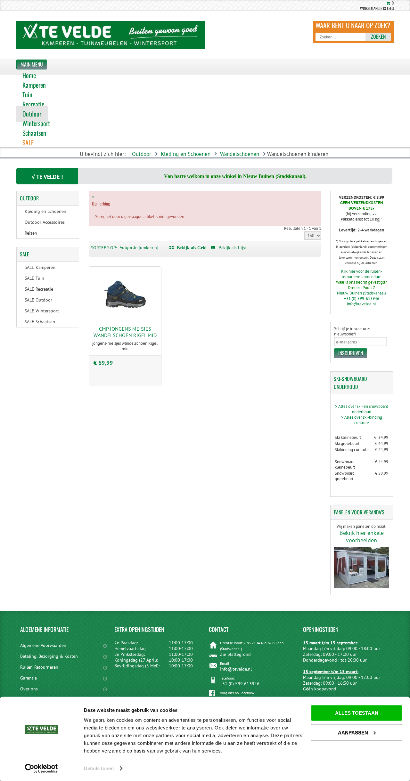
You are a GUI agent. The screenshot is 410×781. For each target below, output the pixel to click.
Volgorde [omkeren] (139, 247)
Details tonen (99, 768)
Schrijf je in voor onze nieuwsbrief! (353, 331)
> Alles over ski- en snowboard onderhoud (361, 409)
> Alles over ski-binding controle (361, 420)
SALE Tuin (34, 278)
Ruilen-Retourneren (39, 667)
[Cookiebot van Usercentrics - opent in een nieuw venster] (41, 768)
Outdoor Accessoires (45, 222)
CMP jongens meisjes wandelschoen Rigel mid (125, 332)
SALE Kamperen (40, 267)
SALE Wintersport (42, 311)
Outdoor (141, 153)
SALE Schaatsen (40, 322)
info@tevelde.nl (361, 304)
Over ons (29, 689)
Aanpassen (353, 732)
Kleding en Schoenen (185, 153)
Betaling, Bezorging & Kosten (49, 656)
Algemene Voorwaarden (43, 645)
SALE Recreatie (39, 289)
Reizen (31, 233)
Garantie (28, 678)
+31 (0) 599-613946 (361, 298)
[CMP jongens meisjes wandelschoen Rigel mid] (125, 317)
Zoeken (378, 36)
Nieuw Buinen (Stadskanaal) (361, 293)
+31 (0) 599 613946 (239, 684)
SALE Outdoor (38, 300)
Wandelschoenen (239, 153)
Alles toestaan (356, 713)
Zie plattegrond (235, 654)
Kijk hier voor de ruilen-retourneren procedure (361, 274)
